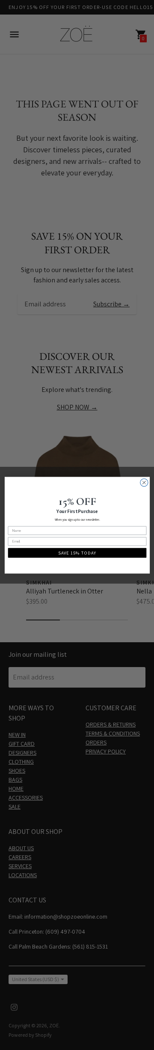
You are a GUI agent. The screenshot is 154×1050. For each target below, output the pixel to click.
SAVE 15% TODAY (77, 553)
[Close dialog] (144, 482)
